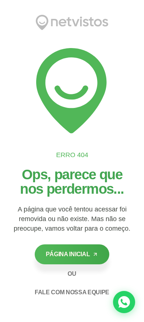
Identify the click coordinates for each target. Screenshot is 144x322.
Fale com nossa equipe (72, 292)
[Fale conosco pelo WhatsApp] (124, 302)
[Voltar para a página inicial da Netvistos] (72, 22)
